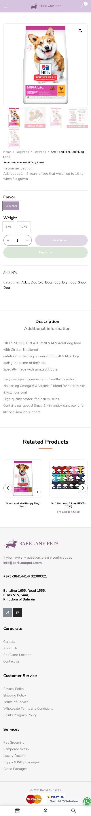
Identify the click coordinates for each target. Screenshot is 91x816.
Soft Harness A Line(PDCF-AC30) (68, 505)
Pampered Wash (16, 749)
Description (47, 321)
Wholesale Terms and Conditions (28, 708)
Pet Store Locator (17, 655)
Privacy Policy (13, 689)
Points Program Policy (20, 715)
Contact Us (11, 661)
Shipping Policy (14, 695)
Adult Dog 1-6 (32, 282)
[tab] (47, 321)
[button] (83, 6)
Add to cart (61, 240)
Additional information (47, 328)
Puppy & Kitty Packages (21, 762)
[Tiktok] (7, 612)
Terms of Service (15, 702)
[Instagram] (17, 612)
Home (7, 152)
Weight (10, 218)
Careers (9, 642)
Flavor (9, 197)
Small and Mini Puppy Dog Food (23, 505)
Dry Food (40, 152)
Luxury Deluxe (14, 756)
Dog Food (22, 152)
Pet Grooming (14, 742)
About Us (10, 648)
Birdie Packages (15, 769)
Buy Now (45, 252)
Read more (37, 492)
